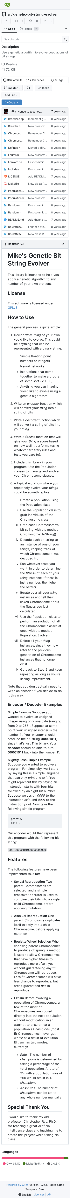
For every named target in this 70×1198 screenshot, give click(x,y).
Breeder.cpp (16, 119)
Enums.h (13, 154)
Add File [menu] (10, 95)
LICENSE (13, 176)
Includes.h (14, 169)
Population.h (16, 198)
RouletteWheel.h (16, 234)
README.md (16, 219)
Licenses (39, 1194)
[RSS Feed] (6, 21)
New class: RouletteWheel (44, 183)
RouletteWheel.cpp (16, 226)
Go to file (43, 87)
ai (9, 14)
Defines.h (14, 147)
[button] (28, 88)
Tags (59, 80)
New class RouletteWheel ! (45, 234)
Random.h (14, 212)
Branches (37, 80)
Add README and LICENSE (45, 176)
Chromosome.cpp (16, 133)
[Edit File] (63, 244)
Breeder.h (14, 126)
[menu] (24, 1194)
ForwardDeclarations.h (16, 162)
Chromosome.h (16, 140)
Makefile (13, 183)
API (49, 1194)
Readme (11, 64)
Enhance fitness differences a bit (49, 226)
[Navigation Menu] (64, 5)
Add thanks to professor (43, 219)
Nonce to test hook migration (36, 111)
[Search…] (65, 39)
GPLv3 (12, 307)
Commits (15, 80)
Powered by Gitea (17, 1184)
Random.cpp (16, 205)
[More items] (65, 29)
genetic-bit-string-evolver (35, 14)
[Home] (7, 4)
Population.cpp (16, 190)
